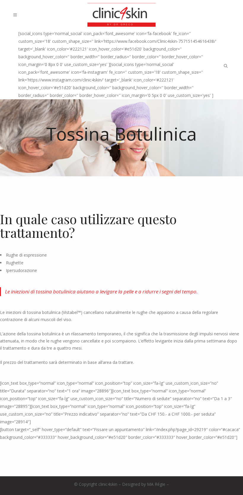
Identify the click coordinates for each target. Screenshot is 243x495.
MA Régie (156, 484)
